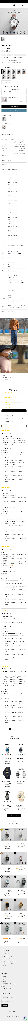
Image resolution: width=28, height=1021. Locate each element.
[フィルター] (3, 426)
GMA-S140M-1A (7, 781)
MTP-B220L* (7, 805)
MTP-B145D (7, 758)
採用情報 (3, 981)
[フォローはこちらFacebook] (2, 1011)
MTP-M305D (7, 867)
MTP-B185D (7, 890)
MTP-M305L (7, 913)
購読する (5, 1005)
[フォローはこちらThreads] (10, 1011)
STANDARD (9, 43)
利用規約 (3, 986)
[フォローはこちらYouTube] (14, 1011)
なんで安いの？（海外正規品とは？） (13, 60)
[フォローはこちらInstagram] (6, 1011)
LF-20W (20, 890)
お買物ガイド (5, 976)
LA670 (21, 937)
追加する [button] (22, 93)
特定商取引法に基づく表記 (8, 984)
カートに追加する (14, 106)
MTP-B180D (20, 758)
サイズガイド (11, 247)
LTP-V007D (20, 843)
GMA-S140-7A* (21, 805)
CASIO (3, 43)
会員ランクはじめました (14, 1)
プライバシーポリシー (7, 988)
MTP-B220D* (21, 781)
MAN (15, 43)
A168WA (7, 937)
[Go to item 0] (3, 39)
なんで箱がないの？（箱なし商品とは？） (14, 62)
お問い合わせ (5, 966)
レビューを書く (14, 410)
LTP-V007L (20, 867)
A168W (21, 913)
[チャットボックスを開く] (25, 1018)
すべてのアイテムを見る (14, 815)
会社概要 (3, 979)
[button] (14, 398)
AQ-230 (7, 843)
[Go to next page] (21, 729)
